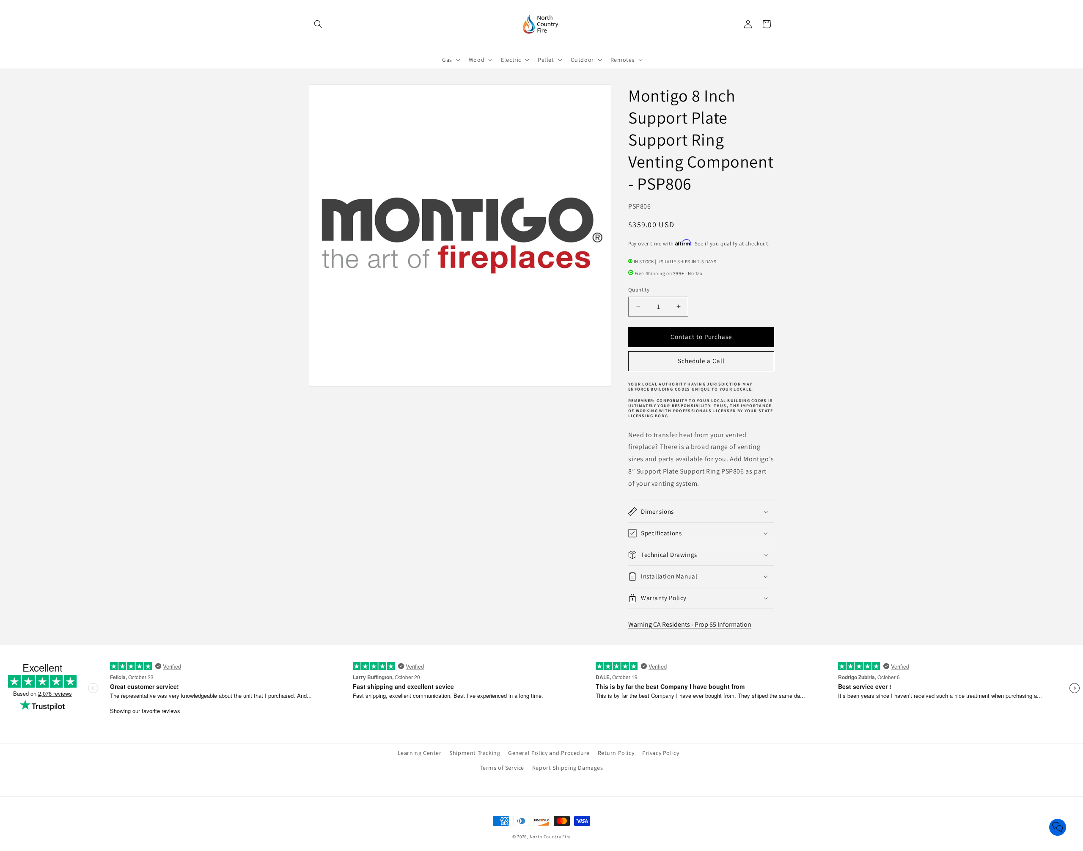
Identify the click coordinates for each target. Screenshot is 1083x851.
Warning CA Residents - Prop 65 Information (689, 624)
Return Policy (616, 753)
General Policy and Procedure (549, 753)
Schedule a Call (701, 361)
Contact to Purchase (701, 337)
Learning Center (420, 753)
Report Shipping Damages (567, 767)
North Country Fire (550, 837)
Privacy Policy (660, 753)
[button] (318, 24)
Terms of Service (502, 767)
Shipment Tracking (474, 753)
